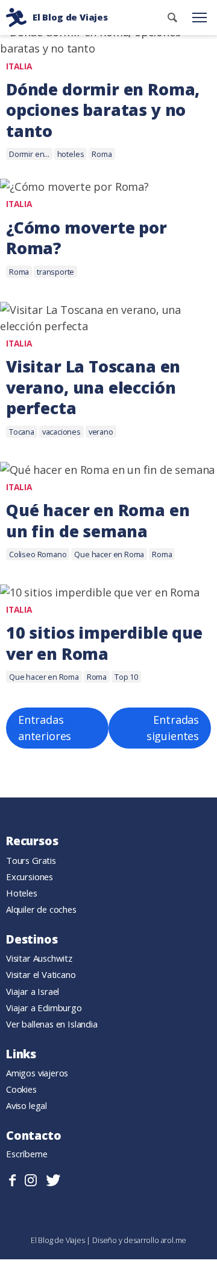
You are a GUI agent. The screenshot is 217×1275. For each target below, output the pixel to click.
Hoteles (21, 893)
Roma (102, 154)
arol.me (174, 1240)
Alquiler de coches (41, 909)
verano (101, 431)
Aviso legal (26, 1105)
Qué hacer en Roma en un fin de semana (97, 520)
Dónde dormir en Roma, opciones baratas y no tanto (103, 110)
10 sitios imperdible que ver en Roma (104, 643)
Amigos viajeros (37, 1073)
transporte (55, 271)
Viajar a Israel (32, 991)
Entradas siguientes (172, 727)
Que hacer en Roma (109, 554)
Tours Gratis (31, 860)
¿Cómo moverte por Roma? (86, 238)
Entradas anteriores (44, 727)
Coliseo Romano (37, 554)
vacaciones (61, 431)
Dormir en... (29, 154)
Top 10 (126, 676)
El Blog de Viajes (59, 1240)
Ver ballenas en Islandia (52, 1024)
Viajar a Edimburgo (44, 1008)
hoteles (70, 154)
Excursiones (29, 877)
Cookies (21, 1089)
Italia (19, 66)
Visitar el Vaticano (41, 974)
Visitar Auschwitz (39, 958)
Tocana (21, 431)
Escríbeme (27, 1154)
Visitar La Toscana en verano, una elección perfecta (93, 387)
